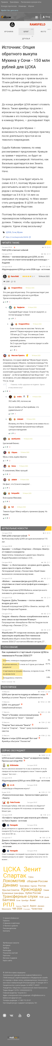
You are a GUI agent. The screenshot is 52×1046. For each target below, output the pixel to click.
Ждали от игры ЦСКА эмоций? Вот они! (19, 738)
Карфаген (21, 307)
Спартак (14, 875)
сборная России (37, 881)
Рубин (31, 877)
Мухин (20, 232)
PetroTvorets (15, 802)
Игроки (31, 6)
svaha (19, 397)
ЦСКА (8, 232)
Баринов (18, 906)
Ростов (42, 885)
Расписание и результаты (31, 2)
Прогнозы (6, 955)
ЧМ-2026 (17, 908)
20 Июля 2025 (21, 507)
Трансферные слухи (20, 896)
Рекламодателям (9, 928)
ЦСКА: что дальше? (11, 705)
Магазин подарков (10, 958)
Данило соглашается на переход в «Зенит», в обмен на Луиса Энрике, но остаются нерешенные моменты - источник (26, 843)
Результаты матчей (10, 953)
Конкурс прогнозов (9, 6)
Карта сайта (7, 960)
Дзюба (47, 897)
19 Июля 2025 (32, 307)
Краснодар (31, 889)
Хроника (8, 32)
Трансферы (14, 2)
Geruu (13, 466)
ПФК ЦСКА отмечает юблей (14, 536)
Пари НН (25, 906)
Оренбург (25, 900)
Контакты (6, 931)
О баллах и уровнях (10, 926)
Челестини (36, 909)
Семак (46, 890)
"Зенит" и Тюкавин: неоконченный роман (20, 715)
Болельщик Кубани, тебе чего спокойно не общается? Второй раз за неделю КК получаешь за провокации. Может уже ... (23, 808)
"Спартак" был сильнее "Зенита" (16, 725)
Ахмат (33, 900)
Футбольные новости (11, 943)
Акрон (33, 905)
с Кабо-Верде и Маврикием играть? (16, 789)
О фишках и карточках (11, 923)
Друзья (27, 38)
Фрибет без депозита (9, 10)
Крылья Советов (10, 890)
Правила (4, 2)
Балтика (9, 900)
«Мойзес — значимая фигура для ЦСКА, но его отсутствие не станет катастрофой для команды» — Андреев (25, 260)
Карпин (34, 886)
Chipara (14, 452)
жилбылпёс (15, 439)
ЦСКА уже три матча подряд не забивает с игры (24, 694)
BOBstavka (14, 765)
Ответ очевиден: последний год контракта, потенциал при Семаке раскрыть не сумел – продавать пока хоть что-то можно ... (25, 856)
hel (12, 507)
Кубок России (33, 893)
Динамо (10, 885)
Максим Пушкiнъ (18, 355)
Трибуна (6, 948)
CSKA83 (20, 419)
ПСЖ (41, 897)
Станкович (26, 909)
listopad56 (15, 493)
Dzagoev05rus (16, 288)
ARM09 (14, 480)
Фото (46, 31)
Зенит (32, 869)
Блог (28, 31)
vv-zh (12, 785)
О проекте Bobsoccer (11, 918)
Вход (48, 17)
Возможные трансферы (13, 893)
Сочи (14, 232)
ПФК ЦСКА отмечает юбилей (15, 250)
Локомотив (14, 880)
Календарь (7, 950)
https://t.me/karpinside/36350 (17, 237)
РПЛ (8, 904)
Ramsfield (15, 276)
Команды (22, 6)
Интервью (6, 945)
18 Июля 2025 (29, 288)
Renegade (14, 825)
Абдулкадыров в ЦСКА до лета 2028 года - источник (26, 269)
